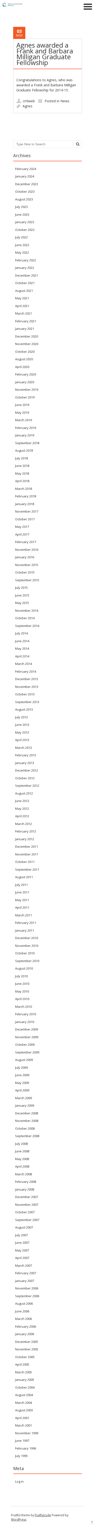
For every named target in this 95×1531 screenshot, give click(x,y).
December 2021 (26, 275)
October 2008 (25, 1128)
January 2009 (24, 1105)
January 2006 (24, 1334)
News (64, 101)
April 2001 (22, 1418)
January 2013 (24, 763)
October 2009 (25, 1044)
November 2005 (26, 1349)
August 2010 (24, 968)
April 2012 (22, 816)
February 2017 (25, 542)
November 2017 (26, 511)
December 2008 (26, 1113)
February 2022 (25, 260)
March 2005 (23, 1372)
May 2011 (22, 900)
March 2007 (23, 1265)
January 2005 (24, 1379)
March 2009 (23, 1098)
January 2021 (24, 328)
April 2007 (22, 1258)
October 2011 (25, 862)
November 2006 (26, 1288)
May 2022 (22, 252)
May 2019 (22, 412)
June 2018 (22, 466)
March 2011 (23, 915)
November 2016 (26, 549)
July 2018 (21, 458)
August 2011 (24, 877)
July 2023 (21, 207)
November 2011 (26, 854)
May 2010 (22, 991)
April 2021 (22, 306)
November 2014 (26, 610)
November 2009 (26, 1037)
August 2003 (24, 1410)
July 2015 (21, 587)
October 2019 (25, 397)
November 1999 (26, 1433)
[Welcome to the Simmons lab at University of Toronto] (25, 5)
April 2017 (22, 534)
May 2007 (22, 1250)
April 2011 (22, 907)
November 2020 (26, 344)
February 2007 (25, 1273)
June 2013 (22, 724)
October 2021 (25, 283)
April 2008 (22, 1166)
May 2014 (22, 648)
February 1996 (25, 1448)
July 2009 (21, 1067)
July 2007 (21, 1235)
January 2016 (24, 557)
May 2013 (22, 732)
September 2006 (27, 1296)
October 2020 (25, 351)
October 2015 (25, 572)
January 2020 (24, 382)
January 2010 (24, 1022)
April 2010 (22, 999)
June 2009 (22, 1075)
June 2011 (22, 892)
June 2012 (22, 801)
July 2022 (21, 237)
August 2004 (24, 1395)
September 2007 (27, 1220)
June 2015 (22, 595)
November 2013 (26, 687)
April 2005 (22, 1364)
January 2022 (24, 267)
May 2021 (22, 298)
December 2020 (26, 336)
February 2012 (25, 831)
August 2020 (24, 359)
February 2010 (25, 1014)
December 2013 (26, 679)
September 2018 (27, 443)
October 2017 (25, 519)
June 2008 (22, 1151)
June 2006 (22, 1311)
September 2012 (27, 785)
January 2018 (24, 504)
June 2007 (22, 1242)
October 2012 (25, 778)
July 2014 (21, 633)
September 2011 (27, 869)
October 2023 (25, 191)
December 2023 (26, 184)
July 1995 (21, 1456)
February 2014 (25, 671)
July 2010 (21, 976)
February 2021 (25, 321)
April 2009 (22, 1090)
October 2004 (25, 1387)
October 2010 (25, 953)
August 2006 (24, 1303)
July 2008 (21, 1143)
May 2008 (22, 1159)
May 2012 (22, 808)
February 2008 (25, 1181)
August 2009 (24, 1060)
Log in (19, 1481)
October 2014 (25, 618)
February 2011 (25, 922)
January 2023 (24, 222)
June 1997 (22, 1440)
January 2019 (24, 435)
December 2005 (26, 1342)
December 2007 (26, 1197)
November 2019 (26, 389)
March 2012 (23, 824)
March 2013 (23, 747)
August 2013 (24, 709)
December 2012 (26, 770)
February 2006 (25, 1326)
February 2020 (25, 374)
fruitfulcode (43, 1515)
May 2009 (22, 1083)
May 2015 (22, 603)
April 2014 (22, 656)
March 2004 (23, 1402)
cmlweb (29, 101)
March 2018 (23, 488)
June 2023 (22, 214)
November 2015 (26, 565)
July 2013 (21, 717)
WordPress (18, 1519)
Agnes (27, 106)
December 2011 (26, 846)
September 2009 (27, 1052)
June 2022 (22, 245)
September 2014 (27, 626)
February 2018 (25, 496)
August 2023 (24, 199)
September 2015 (27, 580)
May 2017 (22, 526)
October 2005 (25, 1357)
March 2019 (23, 420)
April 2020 (22, 367)
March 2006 (23, 1319)
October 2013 (25, 694)
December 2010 (26, 938)
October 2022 (25, 230)
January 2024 (24, 176)
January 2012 (24, 839)
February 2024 (25, 169)
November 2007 (26, 1204)
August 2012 (24, 793)
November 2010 (26, 945)
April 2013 (22, 740)
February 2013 (25, 755)
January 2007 (24, 1281)
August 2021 (24, 290)
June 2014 (22, 641)
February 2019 (25, 428)
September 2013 (27, 702)
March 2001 (23, 1425)
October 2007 (25, 1212)
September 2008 (27, 1136)
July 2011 (21, 885)
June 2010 (22, 983)
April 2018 (22, 481)
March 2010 (23, 1006)
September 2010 (27, 961)
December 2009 (26, 1029)
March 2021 (23, 313)
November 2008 (26, 1121)
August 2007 (24, 1227)
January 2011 (24, 930)
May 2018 (22, 473)
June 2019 (22, 405)
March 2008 (23, 1174)
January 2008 (24, 1189)
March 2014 (23, 664)
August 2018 (24, 450)
